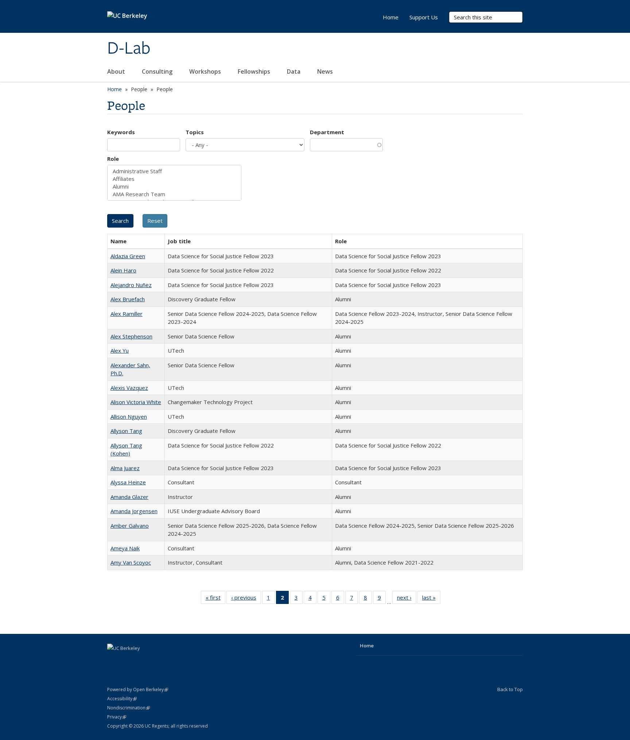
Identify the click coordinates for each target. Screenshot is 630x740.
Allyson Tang (126, 430)
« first (215, 599)
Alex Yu (119, 350)
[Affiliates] (174, 179)
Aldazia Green (127, 256)
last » (431, 599)
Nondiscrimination (128, 708)
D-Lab (129, 48)
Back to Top (510, 689)
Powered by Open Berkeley (137, 689)
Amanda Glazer (129, 496)
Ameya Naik (125, 548)
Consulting (158, 71)
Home (390, 17)
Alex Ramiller (126, 313)
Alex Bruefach (127, 299)
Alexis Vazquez (129, 387)
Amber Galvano (129, 525)
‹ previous (246, 599)
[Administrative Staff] (174, 171)
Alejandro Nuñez (131, 284)
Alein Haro (123, 270)
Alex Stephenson (131, 336)
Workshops (205, 71)
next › (406, 599)
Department (327, 132)
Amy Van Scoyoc (130, 562)
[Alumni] (174, 186)
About (117, 71)
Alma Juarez (125, 468)
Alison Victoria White (135, 402)
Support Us (423, 17)
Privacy (116, 717)
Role (113, 158)
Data (294, 71)
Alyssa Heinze (128, 482)
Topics (195, 132)
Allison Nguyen (128, 416)
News (325, 71)
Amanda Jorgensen (134, 511)
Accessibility (122, 699)
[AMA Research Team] (174, 194)
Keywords (121, 132)
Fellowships (255, 71)
